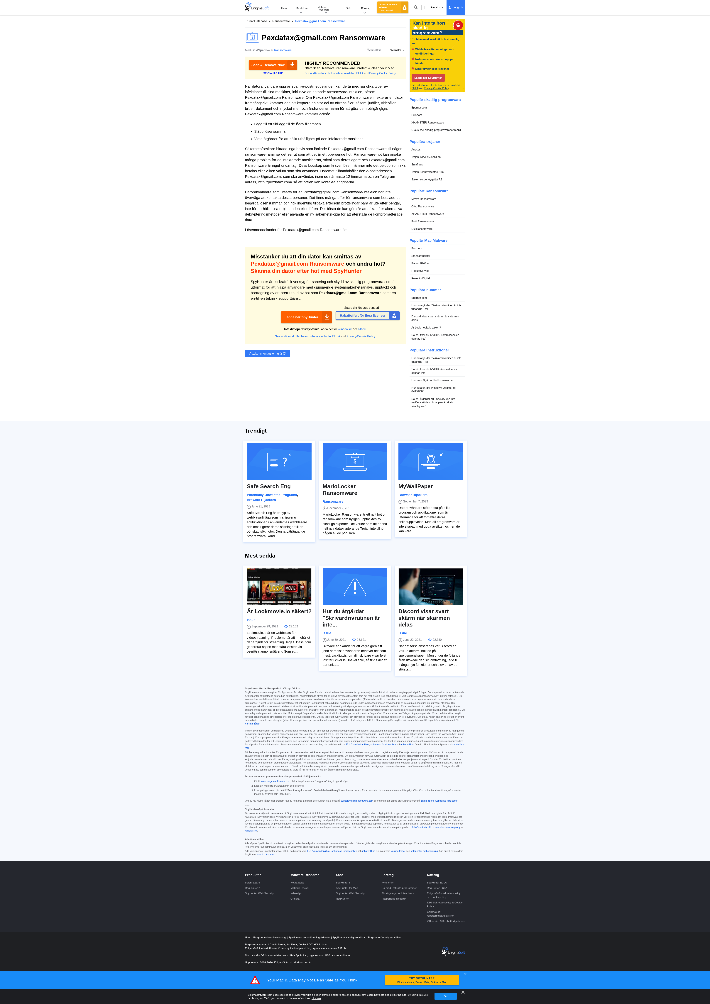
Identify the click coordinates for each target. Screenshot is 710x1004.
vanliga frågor (398, 851)
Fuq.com (416, 114)
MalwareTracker (299, 887)
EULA (359, 73)
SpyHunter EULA (437, 882)
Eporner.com (419, 107)
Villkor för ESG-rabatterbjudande (446, 921)
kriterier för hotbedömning (424, 851)
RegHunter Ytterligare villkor (384, 937)
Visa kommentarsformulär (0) (267, 353)
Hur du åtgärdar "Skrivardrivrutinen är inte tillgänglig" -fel (436, 307)
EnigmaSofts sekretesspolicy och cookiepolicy (443, 895)
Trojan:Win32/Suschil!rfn (426, 156)
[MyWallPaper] (430, 461)
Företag (365, 8)
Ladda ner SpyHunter (301, 317)
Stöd (348, 8)
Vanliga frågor (252, 723)
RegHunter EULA (437, 887)
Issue (251, 620)
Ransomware (281, 21)
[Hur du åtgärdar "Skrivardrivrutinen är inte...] (355, 586)
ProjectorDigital (420, 278)
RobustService (420, 270)
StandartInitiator (420, 255)
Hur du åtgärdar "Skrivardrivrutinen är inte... (351, 618)
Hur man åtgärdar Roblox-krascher (432, 380)
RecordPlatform (420, 263)
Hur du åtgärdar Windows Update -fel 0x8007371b (433, 389)
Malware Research (323, 8)
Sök (416, 7)
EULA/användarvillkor (357, 744)
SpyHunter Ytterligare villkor (349, 937)
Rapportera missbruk (393, 898)
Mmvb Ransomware (423, 198)
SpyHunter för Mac (347, 887)
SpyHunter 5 (343, 882)
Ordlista (295, 898)
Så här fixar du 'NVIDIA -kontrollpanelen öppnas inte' (435, 336)
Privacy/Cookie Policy (382, 73)
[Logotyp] (257, 7)
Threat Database (256, 21)
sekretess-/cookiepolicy (383, 744)
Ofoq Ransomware (422, 206)
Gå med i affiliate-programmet (399, 887)
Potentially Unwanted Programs (272, 495)
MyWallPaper (415, 486)
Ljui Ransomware (421, 228)
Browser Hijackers (261, 500)
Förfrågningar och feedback (397, 893)
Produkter (302, 8)
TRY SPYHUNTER (422, 980)
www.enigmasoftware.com (275, 781)
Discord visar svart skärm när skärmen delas (435, 318)
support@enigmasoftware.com (357, 801)
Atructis (416, 149)
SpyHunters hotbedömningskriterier (309, 937)
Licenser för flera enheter (388, 7)
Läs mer (316, 998)
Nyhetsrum (387, 882)
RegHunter (342, 898)
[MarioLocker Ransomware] (355, 461)
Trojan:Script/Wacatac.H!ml (427, 171)
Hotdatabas (297, 882)
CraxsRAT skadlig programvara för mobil (436, 129)
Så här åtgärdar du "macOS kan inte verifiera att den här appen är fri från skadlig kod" (433, 402)
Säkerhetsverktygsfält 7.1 (426, 179)
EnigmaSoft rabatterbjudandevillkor (440, 913)
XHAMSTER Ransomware (427, 122)
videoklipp (296, 893)
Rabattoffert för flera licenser (363, 315)
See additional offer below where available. (330, 73)
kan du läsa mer (265, 854)
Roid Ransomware (422, 221)
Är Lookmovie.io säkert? (426, 327)
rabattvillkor (407, 744)
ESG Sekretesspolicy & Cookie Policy (445, 904)
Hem (284, 8)
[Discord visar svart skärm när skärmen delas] (430, 586)
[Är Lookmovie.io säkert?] (279, 586)
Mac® (362, 329)
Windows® (345, 329)
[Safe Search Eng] (279, 461)
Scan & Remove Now (268, 65)
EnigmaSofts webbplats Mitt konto (439, 801)
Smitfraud (417, 164)
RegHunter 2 (252, 887)
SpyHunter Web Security (259, 893)
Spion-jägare (252, 882)
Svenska (435, 7)
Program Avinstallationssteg (269, 937)
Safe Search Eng (269, 486)
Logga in (458, 7)
